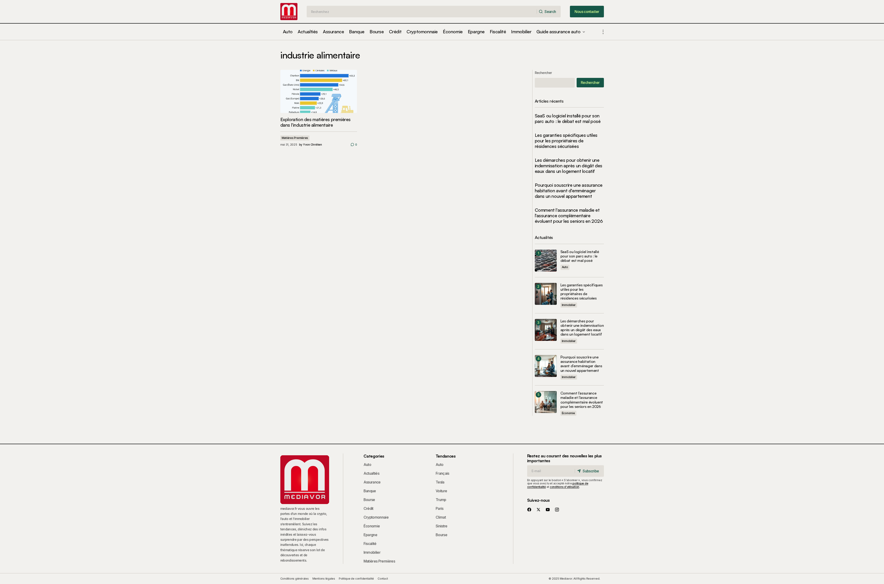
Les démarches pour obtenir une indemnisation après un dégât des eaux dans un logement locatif (568, 165)
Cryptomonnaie (376, 517)
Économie (568, 413)
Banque (370, 491)
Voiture (441, 491)
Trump (441, 499)
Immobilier (569, 305)
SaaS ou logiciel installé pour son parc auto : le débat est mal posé (568, 118)
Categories (374, 456)
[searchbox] (422, 11)
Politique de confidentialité (356, 578)
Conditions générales (294, 578)
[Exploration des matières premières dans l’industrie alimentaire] (318, 91)
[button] (603, 32)
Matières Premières (295, 138)
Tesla (440, 482)
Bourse (369, 499)
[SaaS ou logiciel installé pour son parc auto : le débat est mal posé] (546, 261)
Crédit (368, 508)
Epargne (370, 534)
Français (442, 473)
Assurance (372, 482)
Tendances (446, 456)
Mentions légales (323, 578)
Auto (565, 267)
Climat (441, 517)
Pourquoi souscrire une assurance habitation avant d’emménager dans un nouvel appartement (569, 190)
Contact (383, 578)
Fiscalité (370, 543)
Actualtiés (371, 473)
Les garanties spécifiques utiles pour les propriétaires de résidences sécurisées (566, 140)
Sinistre (441, 526)
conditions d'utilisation (564, 487)
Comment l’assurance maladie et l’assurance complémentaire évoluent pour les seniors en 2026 (569, 215)
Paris (440, 508)
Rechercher (543, 73)
